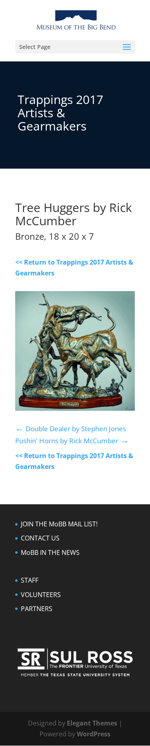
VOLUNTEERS (41, 594)
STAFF (29, 580)
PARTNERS (36, 608)
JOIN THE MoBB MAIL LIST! (59, 524)
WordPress (93, 734)
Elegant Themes (92, 723)
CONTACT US (40, 538)
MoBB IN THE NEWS (50, 552)
